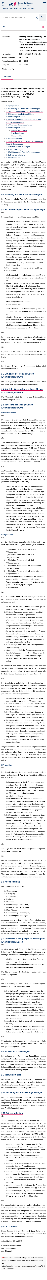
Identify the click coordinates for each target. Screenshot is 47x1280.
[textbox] (18, 18)
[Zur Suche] (4, 26)
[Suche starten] (42, 17)
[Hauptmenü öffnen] (44, 2)
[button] (43, 26)
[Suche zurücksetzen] (36, 17)
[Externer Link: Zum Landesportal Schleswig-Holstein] (17, 4)
